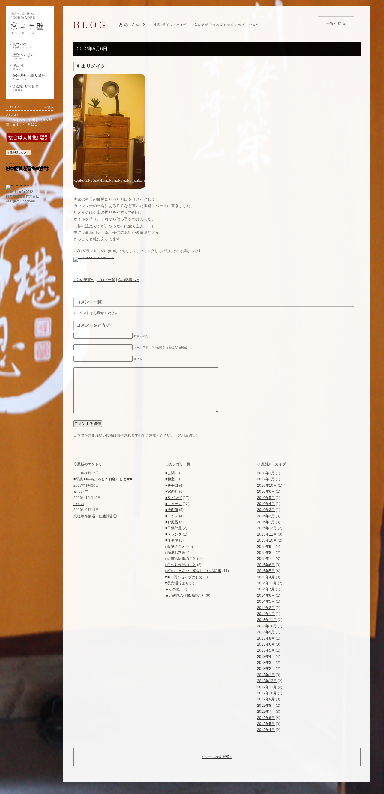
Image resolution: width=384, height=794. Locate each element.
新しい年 (81, 491)
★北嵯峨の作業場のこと (185, 595)
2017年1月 (266, 479)
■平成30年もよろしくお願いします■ (103, 479)
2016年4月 (266, 504)
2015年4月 (266, 577)
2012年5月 (266, 724)
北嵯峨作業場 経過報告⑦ (95, 516)
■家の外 (171, 491)
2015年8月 (266, 553)
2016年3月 (266, 510)
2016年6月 (266, 491)
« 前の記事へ (84, 280)
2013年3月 (266, 663)
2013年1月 (266, 675)
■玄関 (170, 473)
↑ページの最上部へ (217, 757)
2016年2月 (266, 516)
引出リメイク (90, 66)
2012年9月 (266, 699)
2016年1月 (266, 522)
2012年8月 (266, 705)
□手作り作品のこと (180, 565)
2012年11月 (267, 687)
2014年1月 (266, 614)
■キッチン (173, 504)
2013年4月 (266, 657)
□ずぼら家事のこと (180, 559)
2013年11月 (267, 620)
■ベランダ (173, 534)
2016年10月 (267, 485)
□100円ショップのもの (183, 577)
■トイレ (171, 516)
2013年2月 (266, 669)
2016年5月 (266, 498)
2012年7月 (266, 711)
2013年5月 (266, 650)
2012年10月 (267, 693)
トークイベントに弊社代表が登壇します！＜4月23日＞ (29, 122)
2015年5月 (266, 571)
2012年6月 (266, 718)
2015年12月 (267, 528)
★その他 (172, 589)
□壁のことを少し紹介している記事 (193, 571)
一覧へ (49, 107)
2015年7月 (266, 559)
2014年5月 (266, 601)
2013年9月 (266, 632)
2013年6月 (266, 644)
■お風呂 (171, 522)
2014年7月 (266, 589)
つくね (79, 504)
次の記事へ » (128, 280)
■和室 (170, 479)
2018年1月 (266, 473)
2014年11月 (267, 583)
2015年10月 (267, 540)
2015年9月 (266, 547)
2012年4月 (266, 730)
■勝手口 (171, 485)
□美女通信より (177, 583)
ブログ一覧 (106, 280)
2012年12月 (267, 681)
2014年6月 (266, 595)
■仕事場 (171, 540)
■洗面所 (171, 510)
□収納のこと (175, 547)
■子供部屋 (173, 528)
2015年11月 (267, 534)
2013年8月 (266, 638)
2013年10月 (267, 626)
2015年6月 (266, 565)
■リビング (173, 498)
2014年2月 (266, 608)
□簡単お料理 (175, 553)
